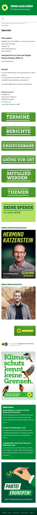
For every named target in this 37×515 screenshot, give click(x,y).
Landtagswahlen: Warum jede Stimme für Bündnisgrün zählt (17, 444)
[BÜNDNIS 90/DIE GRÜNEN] (4, 7)
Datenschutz (24, 513)
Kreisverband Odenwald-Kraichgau (13, 23)
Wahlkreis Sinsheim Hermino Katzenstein (13, 228)
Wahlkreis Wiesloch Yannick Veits (11, 284)
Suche (10, 513)
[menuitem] (4, 512)
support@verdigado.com (9, 104)
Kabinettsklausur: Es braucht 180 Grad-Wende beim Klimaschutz (16, 411)
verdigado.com (6, 102)
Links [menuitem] (31, 513)
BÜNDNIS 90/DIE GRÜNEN (22, 6)
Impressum (16, 513)
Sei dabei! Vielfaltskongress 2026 (14, 428)
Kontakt (4, 513)
